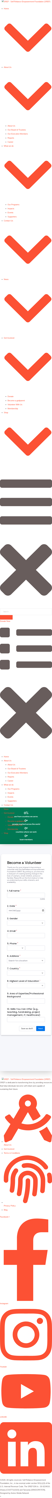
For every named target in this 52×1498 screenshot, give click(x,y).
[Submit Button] (6, 617)
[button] (28, 37)
